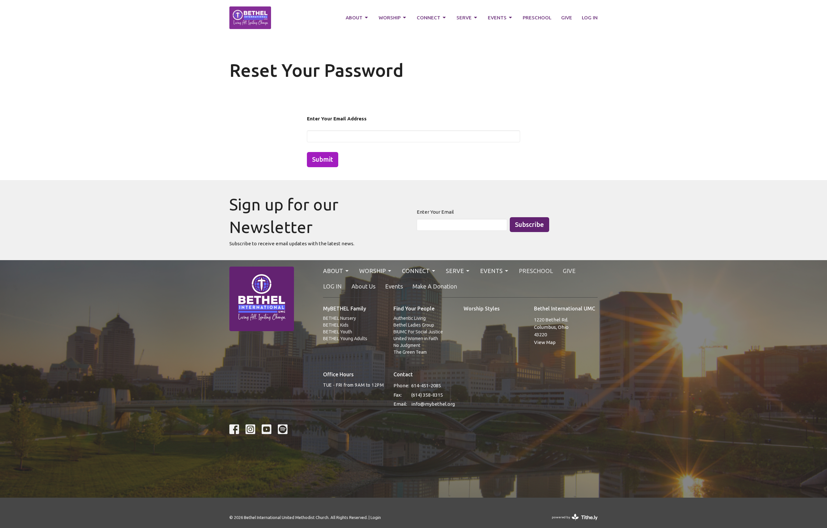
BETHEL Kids (336, 325)
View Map (545, 342)
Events (394, 286)
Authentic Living (409, 318)
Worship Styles (482, 308)
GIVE (566, 17)
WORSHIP (390, 17)
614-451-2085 (426, 385)
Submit (322, 159)
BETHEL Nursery (339, 318)
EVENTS (497, 17)
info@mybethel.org (433, 404)
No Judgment (406, 345)
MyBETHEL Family (344, 308)
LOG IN (590, 17)
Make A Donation (435, 286)
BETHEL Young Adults (345, 338)
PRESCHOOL (537, 17)
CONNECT (428, 17)
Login (376, 517)
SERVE (464, 17)
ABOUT (354, 17)
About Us (363, 286)
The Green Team (410, 352)
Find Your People (413, 308)
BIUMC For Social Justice (418, 331)
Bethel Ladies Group (413, 325)
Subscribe (529, 224)
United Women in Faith (415, 338)
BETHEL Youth (337, 331)
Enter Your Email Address (337, 118)
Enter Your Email (435, 212)
